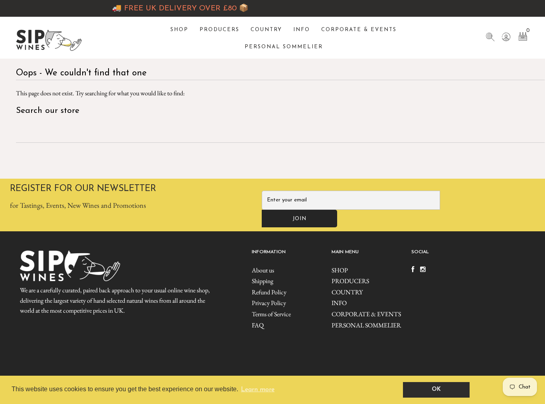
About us (263, 270)
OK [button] (436, 389)
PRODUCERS (219, 29)
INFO (301, 29)
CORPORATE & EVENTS (359, 29)
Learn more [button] (257, 389)
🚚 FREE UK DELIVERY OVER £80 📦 (173, 8)
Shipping (262, 281)
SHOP (179, 29)
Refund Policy (269, 292)
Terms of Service (271, 314)
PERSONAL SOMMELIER (284, 46)
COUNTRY (266, 29)
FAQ (258, 325)
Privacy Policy (269, 303)
